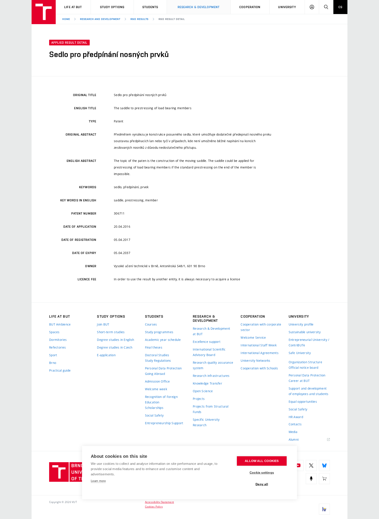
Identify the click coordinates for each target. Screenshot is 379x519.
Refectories (57, 347)
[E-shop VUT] (324, 478)
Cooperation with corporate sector (261, 327)
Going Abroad (155, 374)
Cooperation (249, 7)
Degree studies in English (115, 340)
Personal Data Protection (163, 368)
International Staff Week (259, 345)
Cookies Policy (154, 506)
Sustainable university (305, 332)
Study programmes (159, 332)
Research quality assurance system (213, 365)
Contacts (295, 424)
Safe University (300, 353)
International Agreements (260, 353)
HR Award (296, 417)
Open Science (203, 391)
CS (340, 7)
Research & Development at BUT (211, 331)
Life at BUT (73, 7)
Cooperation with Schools (259, 368)
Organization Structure (305, 362)
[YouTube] (298, 465)
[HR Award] (324, 509)
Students (150, 7)
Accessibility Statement (159, 502)
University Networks (255, 360)
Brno (52, 363)
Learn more (98, 481)
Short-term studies (111, 332)
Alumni (294, 439)
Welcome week (156, 389)
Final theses (153, 347)
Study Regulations (158, 360)
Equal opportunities (303, 401)
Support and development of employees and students (309, 391)
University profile (301, 324)
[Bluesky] (324, 465)
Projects (199, 399)
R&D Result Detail (172, 19)
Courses (151, 324)
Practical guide (60, 370)
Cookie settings (262, 472)
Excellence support (206, 342)
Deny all (262, 484)
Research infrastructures (211, 376)
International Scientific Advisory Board (209, 352)
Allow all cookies (262, 461)
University (287, 7)
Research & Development (199, 7)
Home (66, 19)
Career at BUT (299, 381)
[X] (311, 465)
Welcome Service (253, 337)
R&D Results (140, 19)
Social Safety (154, 415)
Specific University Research (206, 422)
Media (293, 432)
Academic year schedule (163, 340)
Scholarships (154, 408)
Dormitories (58, 340)
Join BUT (103, 324)
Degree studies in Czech (114, 347)
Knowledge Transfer (207, 383)
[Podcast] (311, 478)
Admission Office (157, 381)
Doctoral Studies (157, 355)
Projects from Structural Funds (211, 409)
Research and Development (100, 19)
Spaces (54, 332)
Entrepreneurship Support (164, 423)
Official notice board (303, 367)
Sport (53, 355)
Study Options (112, 7)
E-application (106, 355)
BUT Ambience (60, 324)
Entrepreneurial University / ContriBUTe (309, 342)
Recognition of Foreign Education (161, 399)
